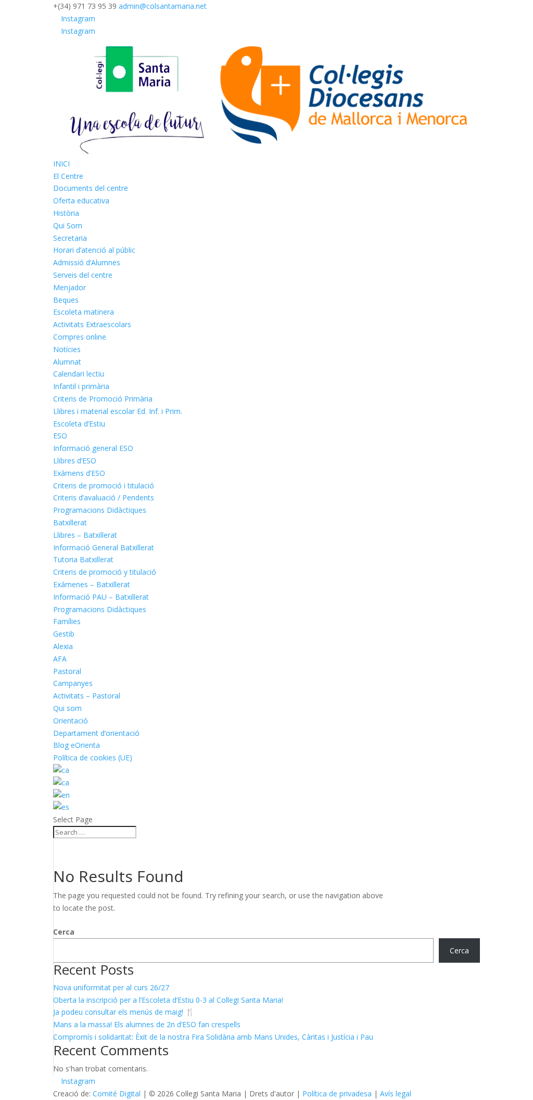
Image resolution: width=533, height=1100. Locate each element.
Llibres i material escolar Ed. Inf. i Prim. (117, 411)
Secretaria (70, 238)
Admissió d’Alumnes (86, 262)
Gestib (63, 634)
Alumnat (67, 362)
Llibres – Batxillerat (85, 535)
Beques (66, 300)
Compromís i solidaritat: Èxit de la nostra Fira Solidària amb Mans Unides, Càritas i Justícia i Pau (213, 1037)
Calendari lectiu (78, 374)
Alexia (63, 646)
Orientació (70, 721)
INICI (61, 164)
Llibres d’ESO (74, 460)
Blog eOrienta (76, 745)
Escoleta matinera (83, 312)
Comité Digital (117, 1093)
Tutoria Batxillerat (83, 559)
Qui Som (67, 225)
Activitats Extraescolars (92, 324)
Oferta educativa (81, 200)
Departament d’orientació (96, 733)
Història (66, 213)
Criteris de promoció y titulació (104, 572)
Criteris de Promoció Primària (103, 399)
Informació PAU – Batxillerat (101, 597)
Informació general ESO (93, 448)
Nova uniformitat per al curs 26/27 (111, 987)
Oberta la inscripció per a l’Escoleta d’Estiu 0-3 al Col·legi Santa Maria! (168, 1000)
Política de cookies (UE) (92, 757)
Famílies (67, 621)
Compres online (79, 337)
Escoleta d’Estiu (79, 424)
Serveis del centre (82, 275)
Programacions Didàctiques (99, 510)
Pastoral (67, 671)
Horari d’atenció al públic (94, 250)
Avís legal (395, 1093)
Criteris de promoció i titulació (103, 485)
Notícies (67, 349)
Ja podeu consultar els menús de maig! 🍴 (123, 1012)
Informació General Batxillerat (103, 547)
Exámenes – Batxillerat (91, 584)
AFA (60, 659)
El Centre (68, 176)
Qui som (67, 708)
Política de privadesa (337, 1093)
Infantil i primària (81, 386)
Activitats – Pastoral (86, 696)
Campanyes (73, 683)
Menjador (69, 287)
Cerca (63, 932)
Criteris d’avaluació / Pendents (103, 497)
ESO (60, 436)
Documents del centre (90, 188)
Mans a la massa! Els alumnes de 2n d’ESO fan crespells (146, 1024)
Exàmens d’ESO (79, 473)
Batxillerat (70, 522)
